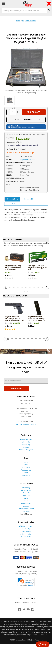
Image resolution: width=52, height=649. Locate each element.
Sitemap (26, 447)
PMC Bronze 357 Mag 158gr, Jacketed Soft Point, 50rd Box (13, 267)
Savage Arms (26, 490)
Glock (26, 501)
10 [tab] (42, 288)
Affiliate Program (26, 450)
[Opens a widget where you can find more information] (42, 644)
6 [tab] (26, 288)
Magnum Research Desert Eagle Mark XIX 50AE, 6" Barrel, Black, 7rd (14, 318)
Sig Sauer (26, 495)
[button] (26, 582)
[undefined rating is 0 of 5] (12, 134)
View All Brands (26, 514)
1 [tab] (8, 339)
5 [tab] (22, 288)
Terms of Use (26, 531)
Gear (26, 473)
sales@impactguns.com (26, 424)
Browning (26, 488)
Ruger (26, 498)
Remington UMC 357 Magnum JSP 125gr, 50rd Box (37, 267)
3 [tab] (14, 288)
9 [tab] (38, 288)
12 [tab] (24, 292)
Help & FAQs (26, 529)
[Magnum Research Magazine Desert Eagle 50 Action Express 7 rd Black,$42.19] (38, 308)
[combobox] (24, 10)
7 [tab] (30, 288)
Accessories (26, 470)
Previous (5, 288)
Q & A (12, 203)
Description (12, 199)
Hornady (26, 493)
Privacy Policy (26, 534)
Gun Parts (26, 467)
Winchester (26, 503)
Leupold (26, 506)
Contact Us (26, 537)
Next (46, 288)
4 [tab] (18, 288)
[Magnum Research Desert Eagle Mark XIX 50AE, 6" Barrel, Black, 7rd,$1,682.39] (14, 308)
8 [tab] (34, 288)
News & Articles (26, 439)
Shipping (26, 444)
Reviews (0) (28, 199)
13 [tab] (28, 292)
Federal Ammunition (26, 509)
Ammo (26, 465)
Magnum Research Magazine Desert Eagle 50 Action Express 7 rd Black (37, 319)
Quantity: (13, 108)
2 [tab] (10, 288)
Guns (26, 462)
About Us (26, 442)
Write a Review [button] (39, 134)
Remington (26, 511)
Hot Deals (26, 475)
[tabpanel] (14, 266)
